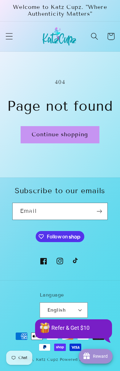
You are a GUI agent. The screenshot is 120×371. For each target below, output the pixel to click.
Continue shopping (60, 134)
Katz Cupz (47, 359)
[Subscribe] (99, 211)
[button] (9, 36)
